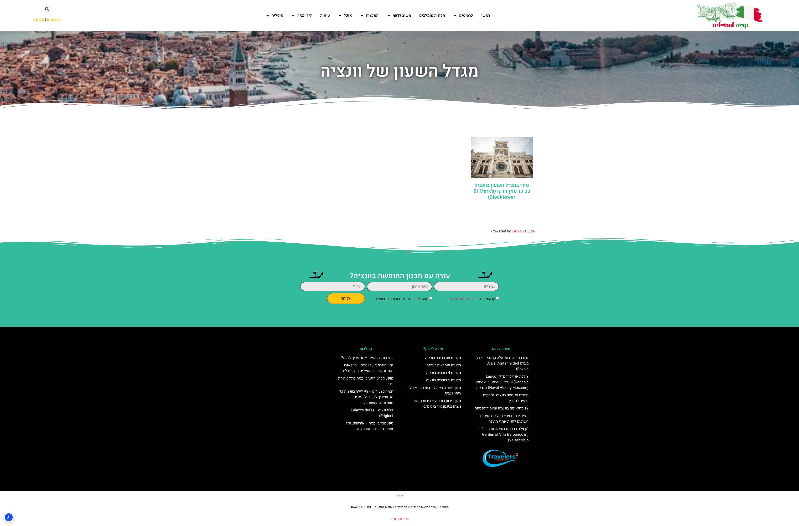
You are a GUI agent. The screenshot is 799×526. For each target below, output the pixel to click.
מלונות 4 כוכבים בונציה (443, 373)
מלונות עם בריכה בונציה (443, 358)
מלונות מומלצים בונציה (444, 365)
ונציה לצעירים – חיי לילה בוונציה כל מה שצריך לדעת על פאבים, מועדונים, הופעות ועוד (366, 397)
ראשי (485, 15)
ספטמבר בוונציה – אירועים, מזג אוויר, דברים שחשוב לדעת (369, 426)
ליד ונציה (304, 15)
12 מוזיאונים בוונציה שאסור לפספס (502, 408)
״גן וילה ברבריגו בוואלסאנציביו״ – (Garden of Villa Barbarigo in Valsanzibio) (504, 434)
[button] (46, 9)
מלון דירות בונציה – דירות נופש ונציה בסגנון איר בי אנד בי (437, 403)
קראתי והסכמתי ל (471, 298)
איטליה (277, 15)
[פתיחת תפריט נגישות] (8, 517)
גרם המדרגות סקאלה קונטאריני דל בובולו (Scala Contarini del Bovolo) (502, 363)
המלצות (372, 15)
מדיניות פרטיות (400, 519)
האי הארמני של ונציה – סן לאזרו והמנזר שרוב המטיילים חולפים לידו (367, 368)
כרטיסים (466, 15)
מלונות (38, 19)
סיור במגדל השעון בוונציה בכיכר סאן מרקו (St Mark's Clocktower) (501, 191)
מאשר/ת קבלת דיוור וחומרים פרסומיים (402, 298)
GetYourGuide (523, 231)
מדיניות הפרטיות (458, 298)
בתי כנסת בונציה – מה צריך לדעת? (367, 358)
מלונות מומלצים (432, 15)
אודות (399, 495)
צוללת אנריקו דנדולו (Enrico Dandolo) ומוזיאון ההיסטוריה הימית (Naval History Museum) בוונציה (501, 382)
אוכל (348, 15)
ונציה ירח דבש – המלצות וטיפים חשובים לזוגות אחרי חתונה (504, 418)
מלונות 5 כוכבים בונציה (443, 380)
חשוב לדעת (402, 15)
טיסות (325, 15)
